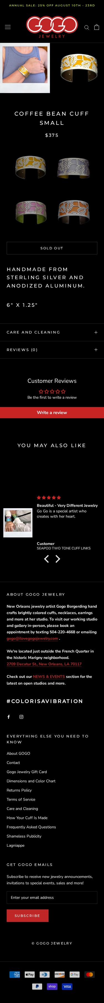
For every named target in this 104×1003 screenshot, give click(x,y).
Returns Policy (19, 790)
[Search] (86, 27)
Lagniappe (15, 845)
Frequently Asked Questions (31, 827)
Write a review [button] (52, 413)
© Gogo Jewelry (52, 943)
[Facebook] (9, 717)
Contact (13, 762)
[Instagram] (21, 717)
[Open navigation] (8, 27)
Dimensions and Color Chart (31, 781)
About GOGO (18, 753)
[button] (30, 167)
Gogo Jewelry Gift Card (27, 772)
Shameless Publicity (24, 836)
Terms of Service (21, 799)
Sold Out (51, 248)
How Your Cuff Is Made (27, 818)
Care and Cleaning (33, 332)
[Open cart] (96, 27)
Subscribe (27, 916)
